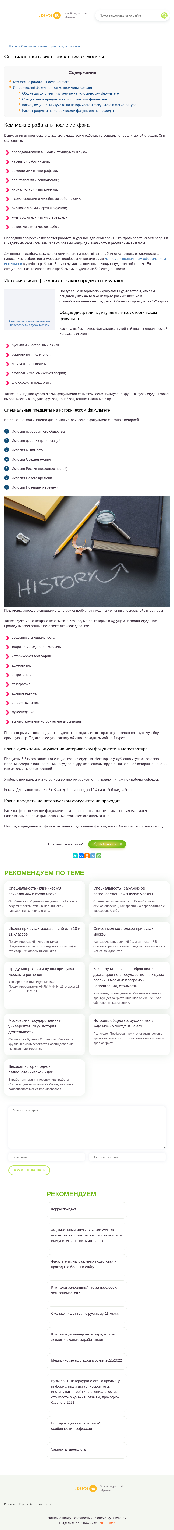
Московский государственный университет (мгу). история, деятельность (34, 1026)
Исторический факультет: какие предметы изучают (52, 87)
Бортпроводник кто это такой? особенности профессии (76, 1426)
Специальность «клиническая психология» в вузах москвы (30, 323)
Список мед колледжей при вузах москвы (123, 931)
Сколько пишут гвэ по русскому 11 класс (85, 1313)
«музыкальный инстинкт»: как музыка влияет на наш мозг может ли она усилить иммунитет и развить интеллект (86, 1235)
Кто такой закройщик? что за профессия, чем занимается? (85, 1290)
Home (13, 46)
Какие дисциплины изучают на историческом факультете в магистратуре (79, 105)
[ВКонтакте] (81, 855)
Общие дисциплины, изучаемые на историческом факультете (70, 93)
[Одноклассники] (87, 855)
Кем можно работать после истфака (41, 82)
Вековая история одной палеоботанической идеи (30, 1069)
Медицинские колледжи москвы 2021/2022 (86, 1360)
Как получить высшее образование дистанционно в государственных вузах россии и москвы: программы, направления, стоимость (128, 977)
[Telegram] (92, 855)
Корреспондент (63, 1209)
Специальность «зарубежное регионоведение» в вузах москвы (123, 891)
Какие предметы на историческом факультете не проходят (68, 111)
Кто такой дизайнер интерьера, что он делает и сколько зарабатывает (83, 1337)
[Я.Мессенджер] (75, 855)
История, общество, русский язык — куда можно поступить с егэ (125, 1023)
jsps (49, 15)
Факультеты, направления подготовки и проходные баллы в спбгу (84, 1264)
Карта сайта (26, 1504)
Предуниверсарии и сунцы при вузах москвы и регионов (41, 972)
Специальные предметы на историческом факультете (64, 99)
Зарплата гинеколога (68, 1449)
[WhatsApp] (98, 855)
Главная (9, 1504)
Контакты (45, 1504)
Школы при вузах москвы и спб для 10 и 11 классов (44, 931)
